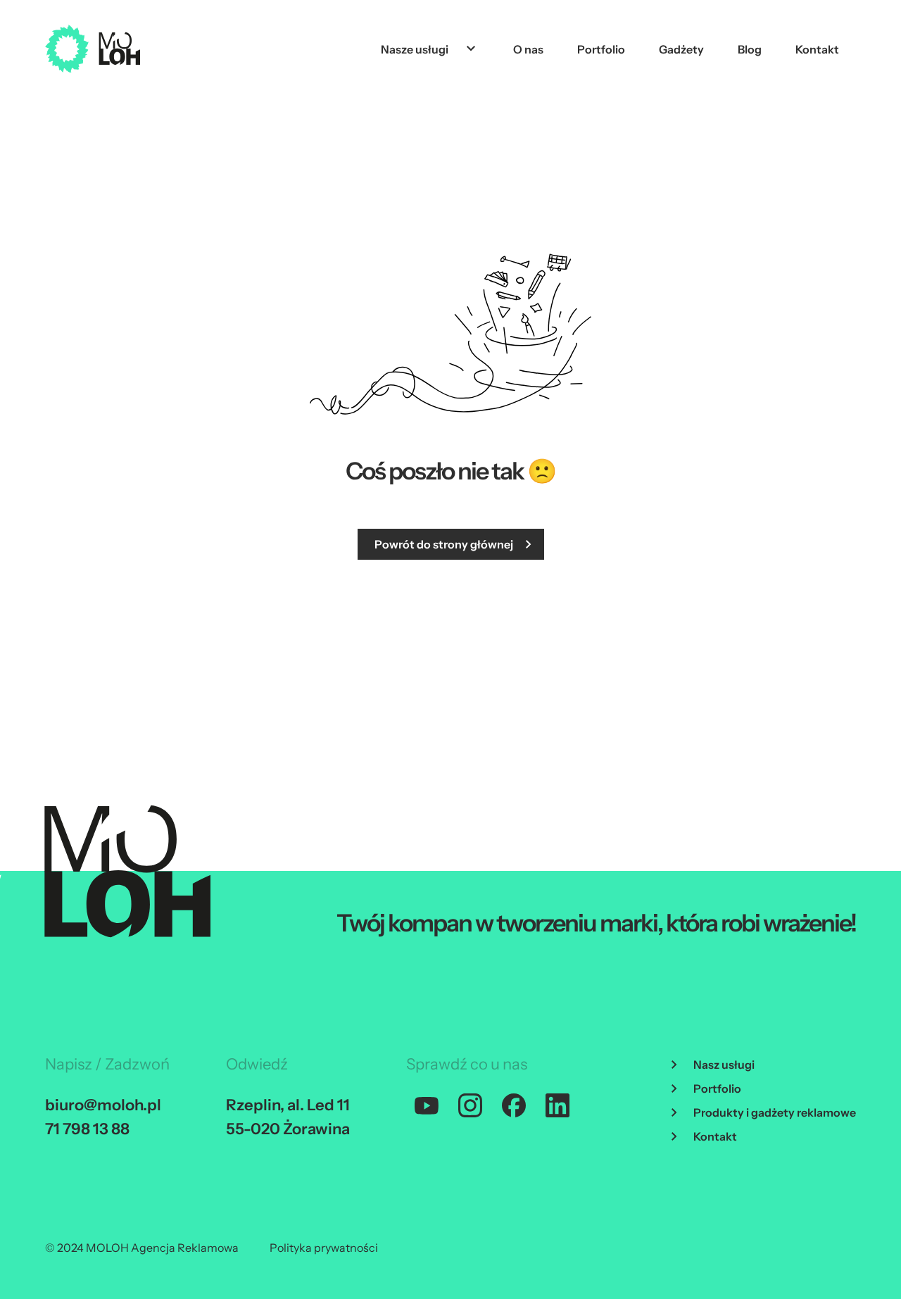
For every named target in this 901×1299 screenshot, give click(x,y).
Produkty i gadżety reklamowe (774, 1112)
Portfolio (601, 49)
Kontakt (817, 49)
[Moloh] (92, 49)
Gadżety (681, 49)
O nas (528, 49)
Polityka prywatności (324, 1248)
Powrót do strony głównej (443, 544)
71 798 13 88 (87, 1128)
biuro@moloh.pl (103, 1105)
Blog (750, 49)
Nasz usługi (724, 1065)
